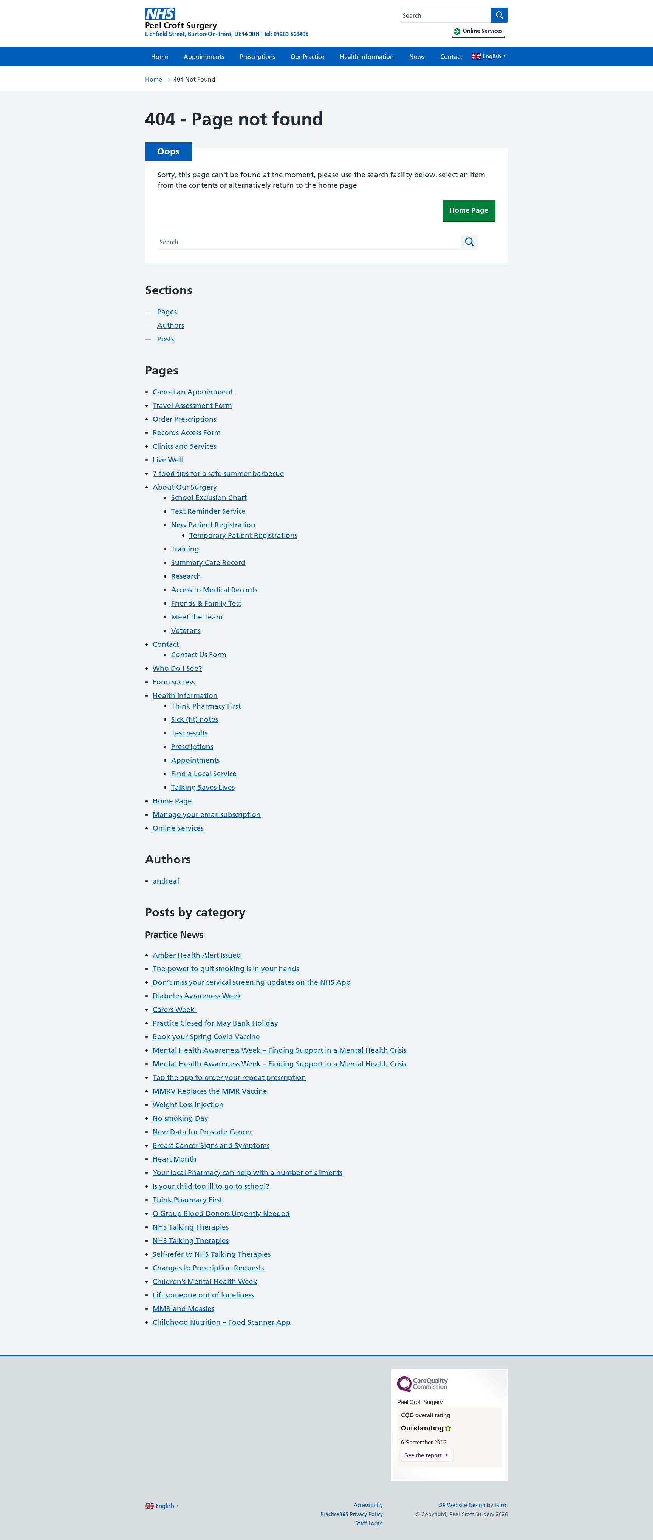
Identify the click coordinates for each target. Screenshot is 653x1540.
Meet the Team (197, 617)
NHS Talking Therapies (191, 1227)
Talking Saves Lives (203, 787)
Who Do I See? (177, 668)
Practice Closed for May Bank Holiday (215, 1023)
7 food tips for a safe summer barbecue (218, 473)
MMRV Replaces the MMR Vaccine (211, 1091)
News (416, 56)
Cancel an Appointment (193, 392)
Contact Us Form (198, 654)
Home (159, 56)
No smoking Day (180, 1118)
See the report (423, 1455)
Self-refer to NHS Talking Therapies (212, 1254)
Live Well (168, 460)
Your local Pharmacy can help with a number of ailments (247, 1172)
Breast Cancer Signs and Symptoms (211, 1145)
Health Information (367, 56)
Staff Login (369, 1523)
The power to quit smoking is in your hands (226, 968)
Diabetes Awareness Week (197, 996)
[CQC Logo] (422, 1390)
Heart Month (175, 1159)
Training (185, 549)
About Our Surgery (185, 487)
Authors (170, 325)
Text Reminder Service (208, 511)
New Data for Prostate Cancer (202, 1132)
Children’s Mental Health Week (205, 1281)
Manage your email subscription (207, 814)
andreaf (166, 881)
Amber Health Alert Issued (197, 955)
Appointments (204, 56)
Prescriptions (257, 56)
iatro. (501, 1505)
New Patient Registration (213, 525)
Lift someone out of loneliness (203, 1295)
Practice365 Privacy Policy (351, 1514)
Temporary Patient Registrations (243, 535)
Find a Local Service (204, 773)
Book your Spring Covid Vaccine (206, 1036)
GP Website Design (462, 1505)
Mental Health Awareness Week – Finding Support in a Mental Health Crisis (280, 1050)
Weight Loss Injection (188, 1104)
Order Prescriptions (184, 419)
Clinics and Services (184, 446)
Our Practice (307, 56)
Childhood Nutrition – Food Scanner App (222, 1322)
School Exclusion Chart (209, 497)
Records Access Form (187, 432)
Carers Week (175, 1009)
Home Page (469, 210)
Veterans (186, 630)
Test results (189, 733)
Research (186, 576)
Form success (174, 682)
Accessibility (368, 1505)
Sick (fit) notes (194, 719)
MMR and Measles (183, 1308)
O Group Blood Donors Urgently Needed (221, 1213)
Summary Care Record (208, 562)
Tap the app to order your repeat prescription (229, 1077)
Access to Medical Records (214, 589)
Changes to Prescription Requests (208, 1268)
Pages (167, 311)
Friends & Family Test (206, 603)
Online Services (178, 828)
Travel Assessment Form (192, 405)
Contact (451, 56)
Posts (165, 339)
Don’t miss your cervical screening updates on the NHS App (252, 982)
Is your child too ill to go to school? (211, 1186)
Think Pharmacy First (206, 706)
